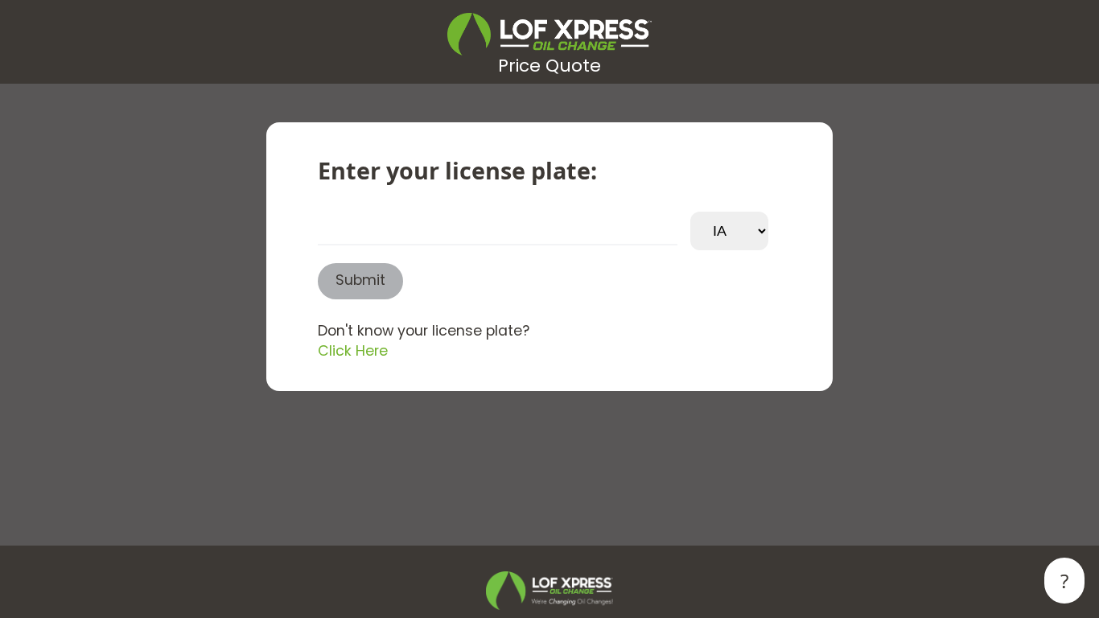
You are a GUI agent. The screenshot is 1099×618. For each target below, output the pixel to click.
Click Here (353, 352)
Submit (360, 281)
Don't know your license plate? (423, 332)
